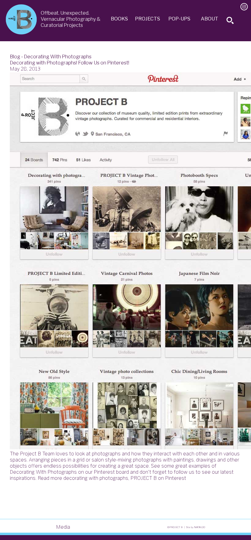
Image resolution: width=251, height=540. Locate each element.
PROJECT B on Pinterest (158, 478)
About (209, 19)
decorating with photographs (95, 478)
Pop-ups (179, 19)
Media (63, 527)
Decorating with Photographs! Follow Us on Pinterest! (69, 63)
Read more (50, 478)
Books (119, 19)
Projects (147, 19)
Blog (15, 57)
